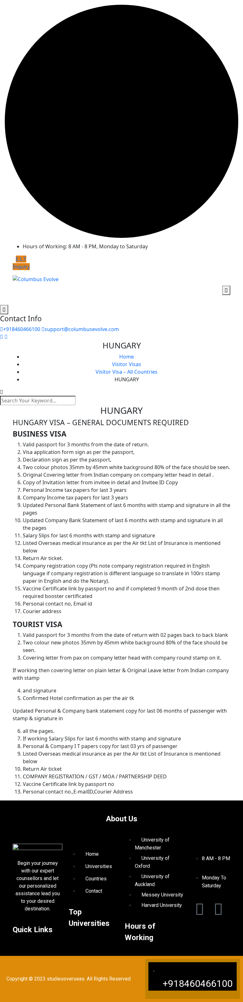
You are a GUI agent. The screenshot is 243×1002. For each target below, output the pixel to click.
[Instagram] (218, 909)
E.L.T (21, 259)
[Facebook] (200, 909)
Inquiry (21, 266)
